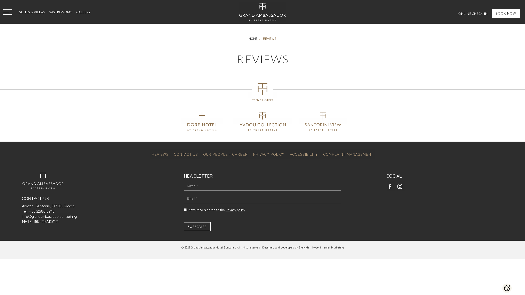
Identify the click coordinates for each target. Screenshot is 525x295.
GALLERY (83, 12)
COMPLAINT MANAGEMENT (348, 154)
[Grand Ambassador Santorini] (262, 12)
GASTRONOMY (60, 12)
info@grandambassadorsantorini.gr (50, 216)
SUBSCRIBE (197, 226)
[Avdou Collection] (262, 121)
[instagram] (401, 186)
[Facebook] (391, 186)
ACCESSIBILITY (304, 154)
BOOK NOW (506, 13)
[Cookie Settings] (507, 288)
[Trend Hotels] (262, 95)
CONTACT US (186, 154)
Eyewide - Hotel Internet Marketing (321, 247)
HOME (253, 38)
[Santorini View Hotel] (323, 121)
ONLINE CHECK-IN (473, 13)
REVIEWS (161, 154)
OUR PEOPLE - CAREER (226, 154)
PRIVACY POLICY (269, 154)
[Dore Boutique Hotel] (202, 121)
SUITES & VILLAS (32, 12)
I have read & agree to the (216, 209)
